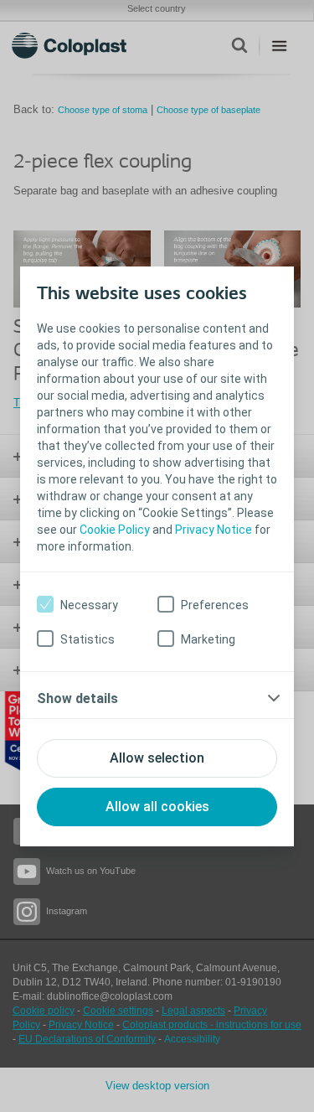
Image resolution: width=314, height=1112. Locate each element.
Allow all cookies (157, 807)
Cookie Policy (115, 529)
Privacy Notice (213, 529)
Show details (77, 698)
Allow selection (157, 758)
